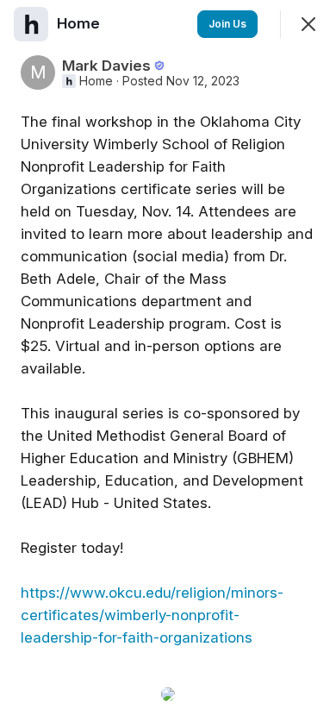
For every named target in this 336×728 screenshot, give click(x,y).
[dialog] (168, 364)
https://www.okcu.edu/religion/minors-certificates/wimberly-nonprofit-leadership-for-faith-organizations (152, 615)
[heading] (80, 23)
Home (96, 81)
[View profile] (31, 24)
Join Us (227, 23)
